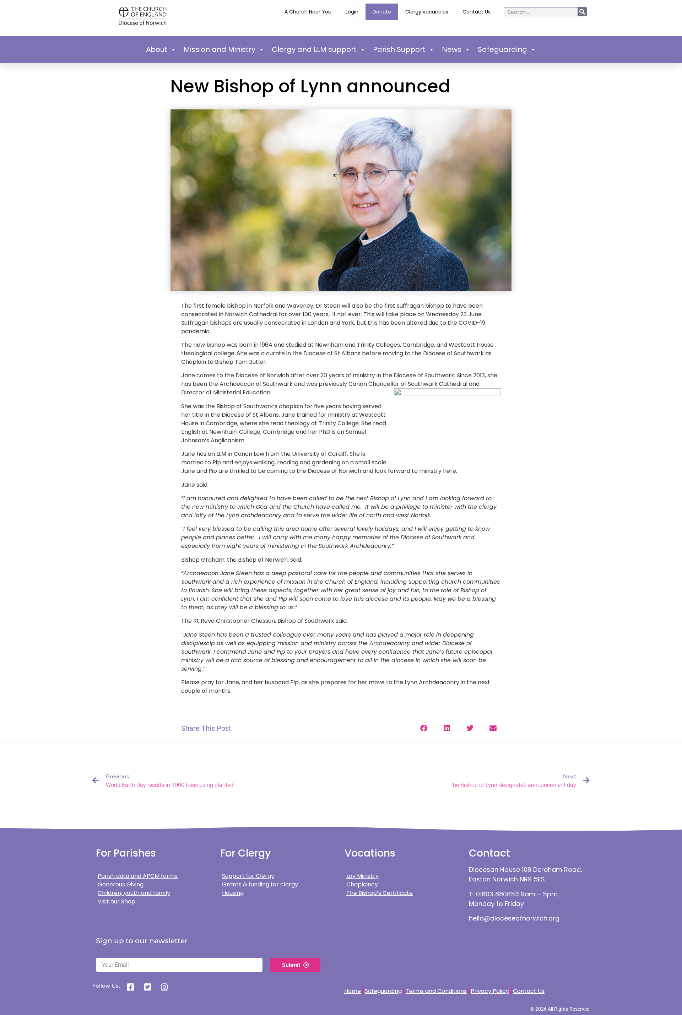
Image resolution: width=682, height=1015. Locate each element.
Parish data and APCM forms (138, 876)
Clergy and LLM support (314, 49)
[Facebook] (133, 987)
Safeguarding (502, 49)
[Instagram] (167, 987)
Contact (489, 853)
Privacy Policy (490, 991)
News (451, 49)
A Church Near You (308, 11)
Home (352, 991)
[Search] (582, 11)
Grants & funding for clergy (260, 884)
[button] (424, 728)
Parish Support (399, 49)
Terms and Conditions (436, 991)
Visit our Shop (116, 901)
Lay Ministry (362, 876)
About (156, 49)
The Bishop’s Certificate (379, 893)
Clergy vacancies (426, 11)
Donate (382, 11)
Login (352, 11)
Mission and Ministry (219, 49)
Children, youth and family (134, 893)
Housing (233, 893)
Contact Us (476, 11)
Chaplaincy (362, 884)
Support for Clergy (248, 876)
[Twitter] (150, 987)
